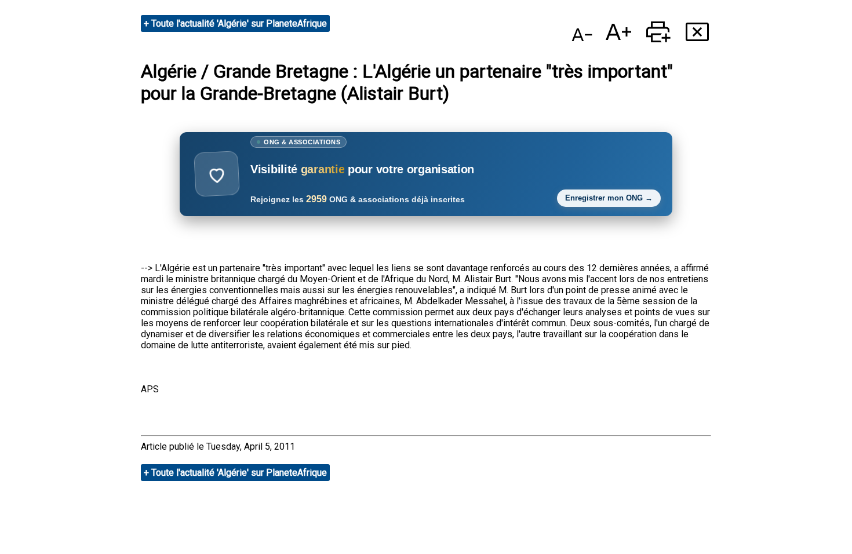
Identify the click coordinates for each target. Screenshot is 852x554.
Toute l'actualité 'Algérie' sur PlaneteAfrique (239, 23)
